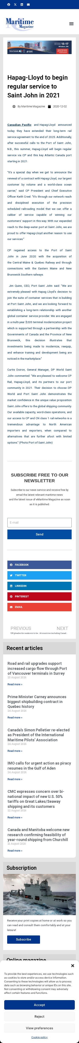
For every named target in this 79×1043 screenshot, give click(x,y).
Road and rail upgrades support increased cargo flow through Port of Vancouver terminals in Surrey (37, 668)
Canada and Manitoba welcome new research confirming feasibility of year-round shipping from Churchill (39, 834)
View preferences (39, 1028)
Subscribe (23, 939)
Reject (39, 1016)
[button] (73, 966)
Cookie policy (39, 1037)
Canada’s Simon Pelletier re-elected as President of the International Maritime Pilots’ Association (39, 735)
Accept (39, 1005)
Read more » (15, 684)
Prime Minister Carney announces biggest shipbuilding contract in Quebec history (37, 702)
